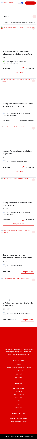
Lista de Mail (18, 371)
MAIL (18, 401)
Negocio (17, 63)
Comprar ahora (18, 72)
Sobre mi (18, 374)
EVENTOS (18, 398)
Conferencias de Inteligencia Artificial (18, 368)
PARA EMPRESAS (18, 395)
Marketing (28, 113)
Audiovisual (20, 113)
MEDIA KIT (18, 407)
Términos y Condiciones (18, 421)
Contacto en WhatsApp (18, 418)
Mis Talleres (30, 3)
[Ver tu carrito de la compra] (22, 3)
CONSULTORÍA (18, 391)
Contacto (18, 377)
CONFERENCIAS (18, 388)
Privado (15, 115)
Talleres (18, 365)
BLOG (18, 404)
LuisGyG (12, 61)
